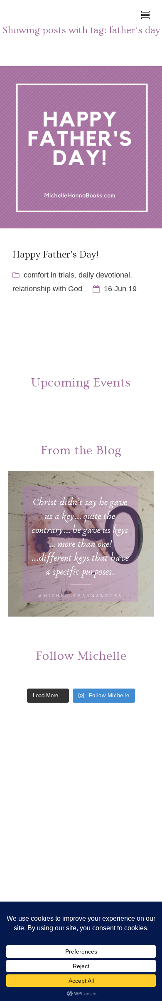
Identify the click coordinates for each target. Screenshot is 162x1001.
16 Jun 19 (120, 289)
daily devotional (104, 275)
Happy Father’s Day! (55, 254)
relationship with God (47, 289)
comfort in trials (49, 275)
